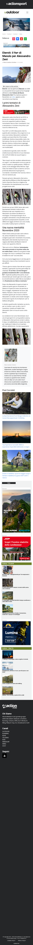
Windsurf (5, 742)
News (20, 34)
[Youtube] (4, 755)
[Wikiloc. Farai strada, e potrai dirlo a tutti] (16, 690)
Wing (4, 744)
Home (4, 34)
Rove (4, 735)
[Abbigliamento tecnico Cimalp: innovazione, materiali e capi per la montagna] (16, 608)
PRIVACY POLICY (22, 940)
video (13, 97)
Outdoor (9, 34)
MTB (3, 740)
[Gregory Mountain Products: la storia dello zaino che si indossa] (16, 583)
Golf (4, 746)
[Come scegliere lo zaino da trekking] (16, 679)
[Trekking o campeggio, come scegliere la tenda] (16, 654)
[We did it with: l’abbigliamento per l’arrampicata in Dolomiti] (16, 570)
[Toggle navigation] (27, 12)
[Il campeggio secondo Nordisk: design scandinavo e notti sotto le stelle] (16, 595)
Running (5, 733)
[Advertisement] (16, 780)
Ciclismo (5, 738)
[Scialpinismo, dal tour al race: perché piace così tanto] (16, 666)
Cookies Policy (11, 940)
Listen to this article (11, 86)
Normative (16, 943)
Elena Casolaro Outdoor (10, 62)
